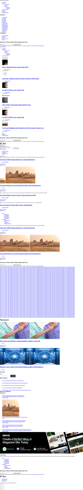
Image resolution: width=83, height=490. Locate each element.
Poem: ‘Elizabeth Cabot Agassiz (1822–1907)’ (15, 67)
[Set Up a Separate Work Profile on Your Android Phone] (12, 425)
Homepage (4, 2)
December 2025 (5, 25)
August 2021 (4, 30)
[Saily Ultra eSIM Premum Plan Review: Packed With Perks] (13, 395)
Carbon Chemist (3, 46)
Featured (8, 8)
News (3, 37)
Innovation (4, 11)
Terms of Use (41, 45)
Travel (3, 10)
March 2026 (4, 22)
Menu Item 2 (7, 215)
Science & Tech (5, 9)
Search (1, 148)
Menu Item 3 (7, 216)
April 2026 (4, 21)
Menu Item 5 (7, 218)
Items (3, 213)
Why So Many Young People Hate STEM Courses (16, 105)
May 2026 (4, 20)
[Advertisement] (41, 453)
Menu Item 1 (7, 214)
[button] (41, 0)
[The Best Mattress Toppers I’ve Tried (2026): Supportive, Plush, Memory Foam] (17, 429)
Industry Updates (5, 12)
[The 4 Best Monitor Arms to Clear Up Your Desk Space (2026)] (14, 420)
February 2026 (5, 23)
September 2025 (5, 28)
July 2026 (4, 18)
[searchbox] (8, 148)
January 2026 (4, 24)
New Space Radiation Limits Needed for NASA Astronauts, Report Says (23, 128)
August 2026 (4, 17)
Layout (6, 5)
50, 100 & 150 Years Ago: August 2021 (13, 90)
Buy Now (4, 480)
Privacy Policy (34, 45)
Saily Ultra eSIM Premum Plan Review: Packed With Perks (12, 380)
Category (6, 6)
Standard (8, 7)
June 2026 (4, 19)
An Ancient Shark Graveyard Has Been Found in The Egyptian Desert (14, 417)
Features (3, 3)
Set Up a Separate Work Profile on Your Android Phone (12, 387)
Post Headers (7, 4)
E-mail (1, 44)
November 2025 (5, 26)
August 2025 (4, 29)
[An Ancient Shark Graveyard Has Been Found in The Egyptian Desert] (10, 416)
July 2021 (4, 31)
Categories (4, 219)
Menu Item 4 (7, 217)
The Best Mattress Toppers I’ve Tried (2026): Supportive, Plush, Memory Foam (16, 390)
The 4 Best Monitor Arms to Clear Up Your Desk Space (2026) (13, 385)
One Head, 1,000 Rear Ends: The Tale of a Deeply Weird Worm (20, 78)
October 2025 (4, 27)
